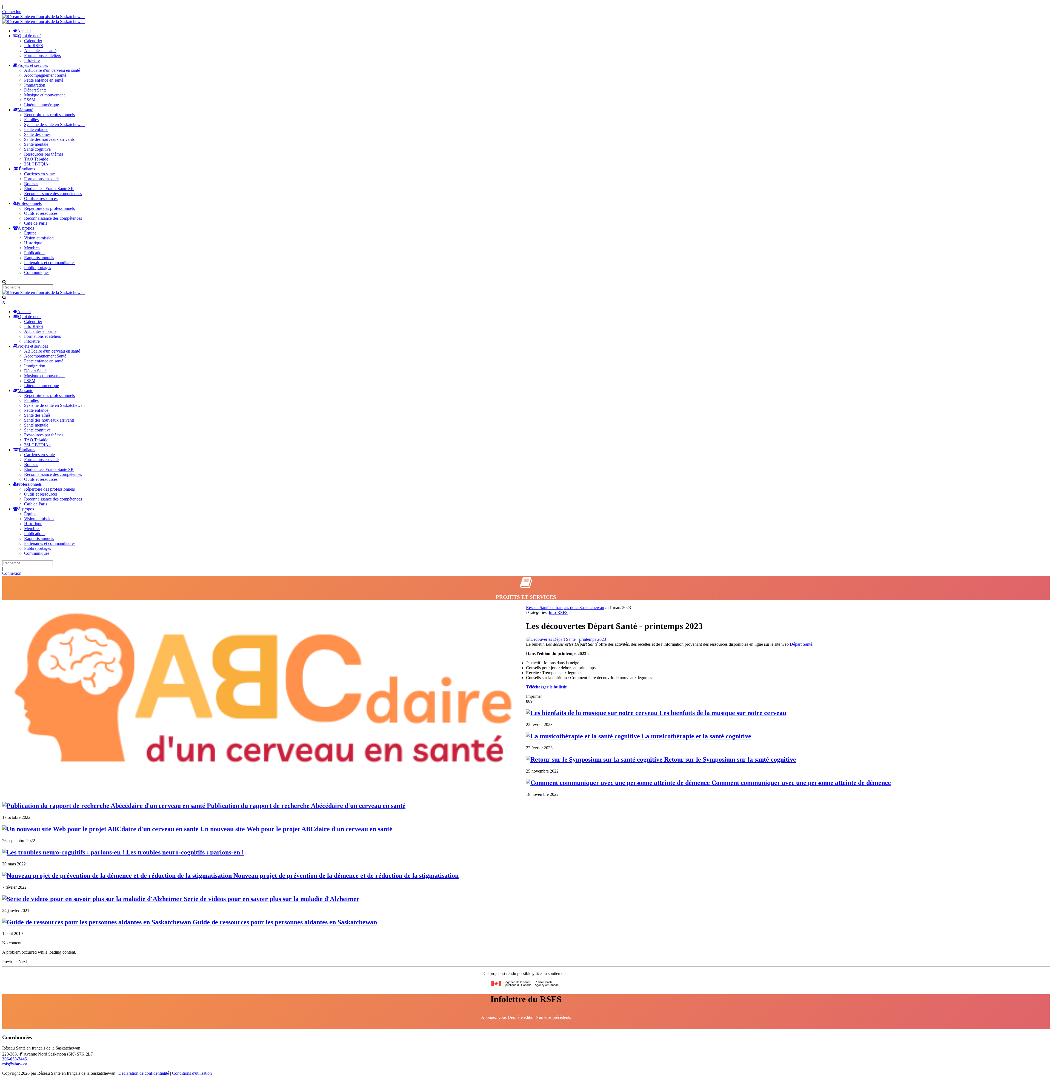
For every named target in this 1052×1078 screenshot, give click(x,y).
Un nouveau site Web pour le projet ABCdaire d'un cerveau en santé (295, 829)
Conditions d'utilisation (192, 1073)
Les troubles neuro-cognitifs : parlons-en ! (184, 852)
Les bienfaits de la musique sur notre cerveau (722, 712)
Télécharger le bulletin (547, 687)
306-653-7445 (14, 1059)
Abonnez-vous (494, 1017)
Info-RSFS (558, 612)
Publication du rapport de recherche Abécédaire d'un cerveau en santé (305, 805)
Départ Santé (801, 644)
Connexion (11, 11)
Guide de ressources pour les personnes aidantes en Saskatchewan (284, 922)
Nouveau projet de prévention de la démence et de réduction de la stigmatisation (345, 875)
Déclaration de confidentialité (143, 1073)
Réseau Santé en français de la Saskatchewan (565, 607)
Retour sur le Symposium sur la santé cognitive (729, 759)
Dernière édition (522, 1017)
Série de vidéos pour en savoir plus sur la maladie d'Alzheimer (270, 898)
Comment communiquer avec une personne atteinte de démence (800, 782)
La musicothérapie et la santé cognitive (695, 736)
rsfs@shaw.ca (14, 1064)
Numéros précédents (553, 1017)
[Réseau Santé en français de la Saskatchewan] (43, 16)
